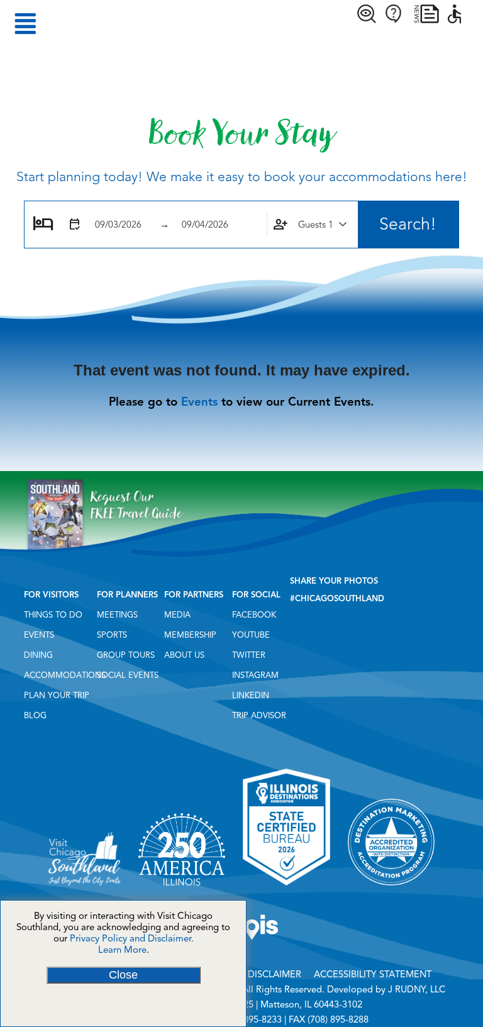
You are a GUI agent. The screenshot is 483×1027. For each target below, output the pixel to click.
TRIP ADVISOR (259, 716)
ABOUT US (184, 655)
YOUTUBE (251, 635)
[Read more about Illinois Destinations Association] (286, 890)
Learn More (122, 949)
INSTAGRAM (255, 675)
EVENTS (39, 635)
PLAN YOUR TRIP (56, 696)
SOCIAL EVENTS (127, 675)
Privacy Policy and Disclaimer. (132, 938)
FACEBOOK (254, 615)
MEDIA (177, 615)
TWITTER (248, 655)
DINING (38, 655)
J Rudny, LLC (416, 989)
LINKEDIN (250, 696)
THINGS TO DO (53, 615)
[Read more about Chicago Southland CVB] (84, 890)
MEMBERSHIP (190, 635)
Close (123, 975)
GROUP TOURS (126, 655)
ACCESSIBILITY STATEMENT (372, 974)
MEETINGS (117, 615)
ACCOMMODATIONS (65, 675)
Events (199, 401)
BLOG (35, 716)
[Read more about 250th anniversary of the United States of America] (182, 890)
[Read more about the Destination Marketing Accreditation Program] (391, 890)
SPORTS (112, 635)
